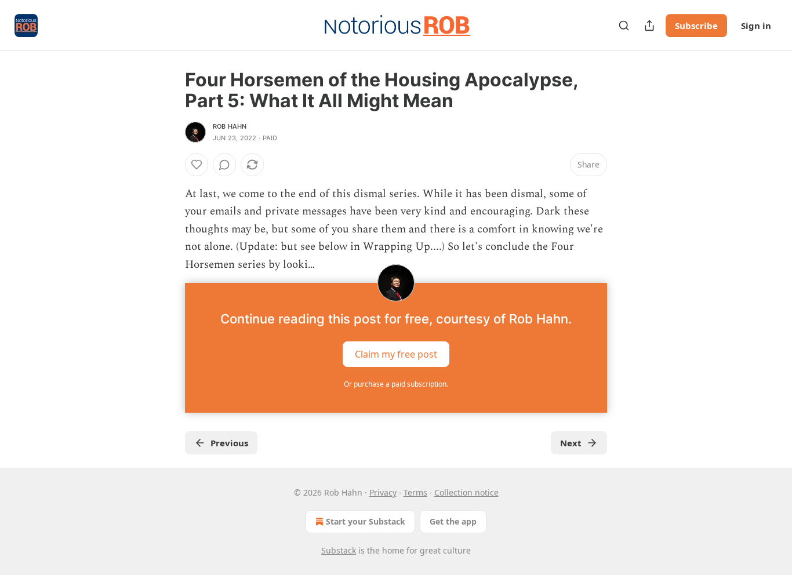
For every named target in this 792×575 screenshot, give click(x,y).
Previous (229, 443)
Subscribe (696, 25)
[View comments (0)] (224, 164)
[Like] (196, 164)
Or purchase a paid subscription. (396, 384)
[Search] (623, 25)
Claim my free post (396, 354)
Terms (415, 492)
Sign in (756, 25)
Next (571, 443)
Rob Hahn (230, 126)
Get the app (453, 521)
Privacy (383, 492)
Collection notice (466, 492)
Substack (338, 550)
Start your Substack (365, 521)
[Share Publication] (649, 25)
